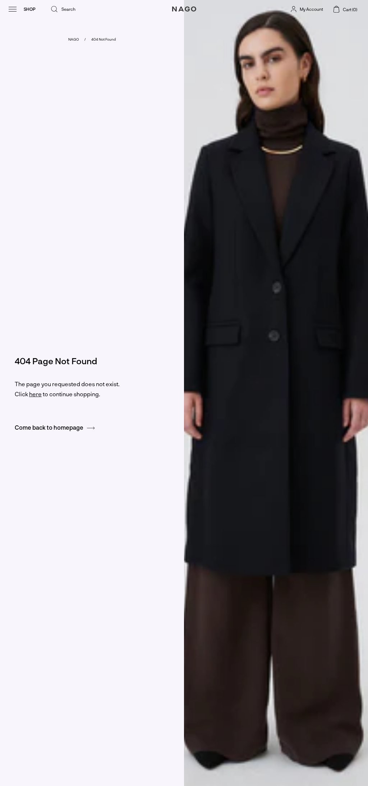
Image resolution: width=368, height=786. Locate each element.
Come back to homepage (51, 427)
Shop (30, 9)
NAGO (73, 39)
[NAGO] (184, 15)
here (35, 393)
